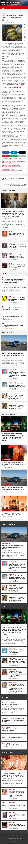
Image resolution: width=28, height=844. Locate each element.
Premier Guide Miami (11, 2)
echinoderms (22, 161)
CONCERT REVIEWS (6, 701)
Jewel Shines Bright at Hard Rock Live (12, 737)
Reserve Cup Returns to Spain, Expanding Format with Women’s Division (13, 308)
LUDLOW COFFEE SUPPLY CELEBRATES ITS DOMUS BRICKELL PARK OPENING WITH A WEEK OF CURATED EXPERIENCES (17, 674)
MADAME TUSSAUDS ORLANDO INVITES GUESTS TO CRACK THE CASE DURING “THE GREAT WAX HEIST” (16, 662)
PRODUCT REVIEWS (8, 333)
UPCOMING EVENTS (6, 430)
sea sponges (19, 170)
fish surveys (17, 165)
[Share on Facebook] (6, 152)
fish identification (5, 165)
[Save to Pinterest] (6, 156)
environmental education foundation (10, 163)
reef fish (4, 169)
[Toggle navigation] (3, 7)
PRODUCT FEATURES (8, 524)
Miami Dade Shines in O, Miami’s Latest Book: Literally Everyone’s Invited (17, 805)
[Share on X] (22, 152)
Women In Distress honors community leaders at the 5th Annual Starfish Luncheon (14, 185)
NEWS (4, 274)
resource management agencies (9, 170)
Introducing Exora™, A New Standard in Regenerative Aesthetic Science (15, 397)
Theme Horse (16, 840)
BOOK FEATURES (7, 752)
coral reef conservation (7, 159)
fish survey (12, 165)
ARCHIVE (4, 13)
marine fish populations (7, 167)
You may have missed (8, 414)
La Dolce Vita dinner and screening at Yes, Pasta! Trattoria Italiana (14, 179)
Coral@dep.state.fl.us (7, 52)
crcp (13, 159)
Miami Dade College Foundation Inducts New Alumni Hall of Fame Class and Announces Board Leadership (13, 280)
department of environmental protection (10, 161)
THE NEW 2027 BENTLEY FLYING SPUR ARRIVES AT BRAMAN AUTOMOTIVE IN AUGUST (13, 355)
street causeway (5, 172)
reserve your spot (10, 169)
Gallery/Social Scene (8, 190)
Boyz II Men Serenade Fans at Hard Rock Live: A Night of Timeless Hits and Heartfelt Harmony (13, 720)
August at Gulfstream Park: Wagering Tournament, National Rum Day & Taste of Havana (14, 464)
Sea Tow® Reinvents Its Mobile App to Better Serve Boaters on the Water (16, 299)
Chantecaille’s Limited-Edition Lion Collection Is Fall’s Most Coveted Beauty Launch (16, 407)
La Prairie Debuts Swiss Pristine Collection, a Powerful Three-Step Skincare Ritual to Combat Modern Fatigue (17, 386)
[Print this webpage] (22, 156)
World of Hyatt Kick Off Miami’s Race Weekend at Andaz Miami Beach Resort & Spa (16, 266)
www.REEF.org (17, 87)
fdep (19, 163)
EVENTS (4, 606)
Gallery (4, 209)
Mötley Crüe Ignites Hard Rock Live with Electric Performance (13, 729)
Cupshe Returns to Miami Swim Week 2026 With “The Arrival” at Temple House (17, 246)
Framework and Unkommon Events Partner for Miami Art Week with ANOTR (16, 651)
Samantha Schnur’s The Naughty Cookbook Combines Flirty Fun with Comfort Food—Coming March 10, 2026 (13, 775)
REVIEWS (5, 697)
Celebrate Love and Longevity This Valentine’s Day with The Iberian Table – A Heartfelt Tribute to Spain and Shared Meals (16, 793)
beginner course (17, 158)
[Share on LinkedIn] (14, 152)
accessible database (9, 158)
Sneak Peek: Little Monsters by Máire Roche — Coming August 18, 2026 (16, 815)
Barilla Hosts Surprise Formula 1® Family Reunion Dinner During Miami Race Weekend (16, 256)
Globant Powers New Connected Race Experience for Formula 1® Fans (12, 317)
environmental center (6, 162)
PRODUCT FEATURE (6, 352)
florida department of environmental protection (12, 166)
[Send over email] (14, 156)
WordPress (18, 841)
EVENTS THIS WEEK (6, 459)
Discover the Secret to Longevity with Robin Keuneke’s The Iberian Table (16, 825)
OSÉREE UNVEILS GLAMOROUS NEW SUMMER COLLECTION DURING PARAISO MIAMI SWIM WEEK (16, 235)
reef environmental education (19, 167)
